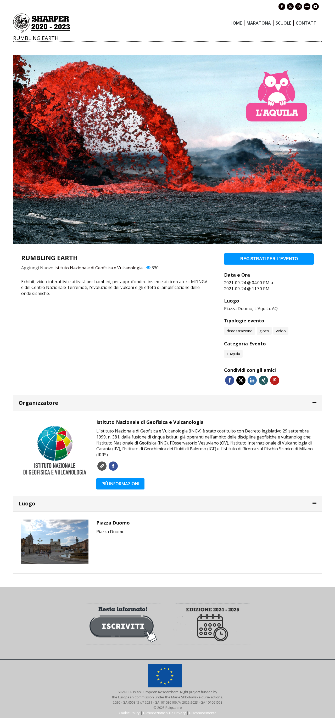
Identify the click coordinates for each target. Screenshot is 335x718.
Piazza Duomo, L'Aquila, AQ (251, 308)
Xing (263, 380)
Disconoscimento (202, 712)
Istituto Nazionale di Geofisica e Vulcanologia (98, 268)
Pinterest (274, 380)
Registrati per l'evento (269, 259)
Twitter (240, 380)
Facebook (229, 380)
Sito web (102, 466)
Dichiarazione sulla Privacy (164, 712)
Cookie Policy (129, 712)
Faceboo (113, 466)
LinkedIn (252, 380)
